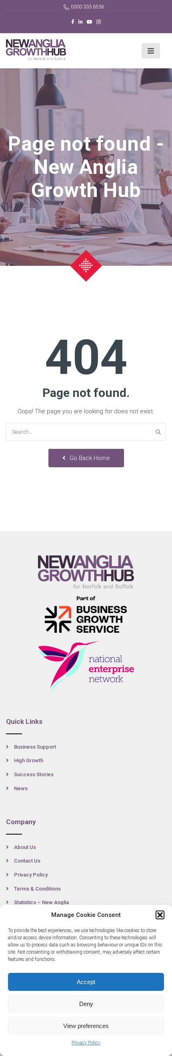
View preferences (86, 1025)
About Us (25, 847)
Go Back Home (89, 458)
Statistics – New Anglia (41, 902)
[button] (160, 915)
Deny (86, 1003)
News (21, 788)
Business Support (35, 747)
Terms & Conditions (37, 889)
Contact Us (27, 861)
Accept (86, 981)
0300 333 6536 (87, 7)
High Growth (28, 760)
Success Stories (34, 774)
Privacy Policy (86, 1043)
